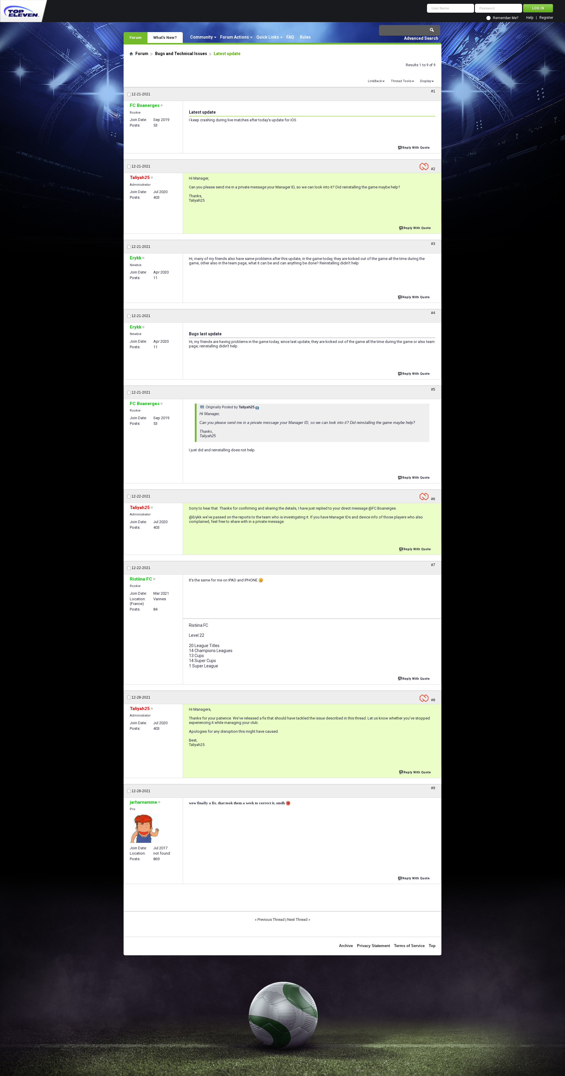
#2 (433, 169)
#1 (433, 91)
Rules (305, 37)
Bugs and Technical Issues (181, 53)
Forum (135, 37)
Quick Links (267, 37)
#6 (433, 499)
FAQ (290, 37)
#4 (433, 313)
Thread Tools (401, 81)
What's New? (165, 37)
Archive (346, 946)
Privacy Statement (373, 946)
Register (546, 17)
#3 (433, 244)
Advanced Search (421, 38)
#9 (433, 788)
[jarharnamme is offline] (144, 828)
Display (425, 81)
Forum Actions (234, 37)
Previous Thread (271, 919)
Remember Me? (505, 18)
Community (201, 37)
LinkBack (375, 81)
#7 (433, 565)
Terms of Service (409, 946)
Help (529, 17)
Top (432, 946)
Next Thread (297, 919)
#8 (433, 700)
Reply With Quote (416, 148)
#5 (433, 389)
